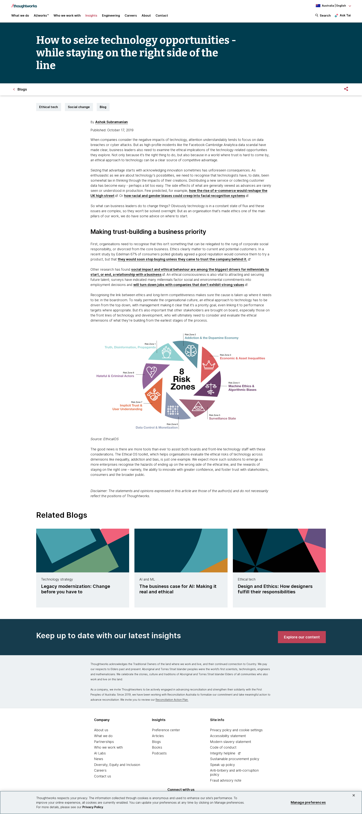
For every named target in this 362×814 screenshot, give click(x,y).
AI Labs (100, 753)
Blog (103, 107)
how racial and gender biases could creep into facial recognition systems (184, 196)
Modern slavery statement (230, 742)
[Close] (354, 795)
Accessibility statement (228, 736)
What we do (103, 736)
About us (101, 730)
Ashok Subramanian (111, 122)
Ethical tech (48, 107)
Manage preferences (308, 802)
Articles (158, 736)
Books (157, 747)
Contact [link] (162, 15)
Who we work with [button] (67, 15)
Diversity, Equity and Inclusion (117, 765)
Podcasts (159, 753)
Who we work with (108, 747)
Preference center (166, 730)
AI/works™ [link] (41, 15)
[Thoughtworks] (24, 4)
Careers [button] (131, 15)
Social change (79, 107)
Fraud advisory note (225, 780)
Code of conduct (223, 747)
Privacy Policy (92, 807)
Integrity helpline (222, 753)
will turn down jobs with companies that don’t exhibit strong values (188, 285)
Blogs (156, 742)
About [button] (146, 15)
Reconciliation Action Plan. (172, 699)
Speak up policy (222, 765)
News (98, 759)
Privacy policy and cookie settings (236, 730)
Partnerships (104, 742)
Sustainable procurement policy (234, 759)
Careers (100, 770)
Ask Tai (345, 15)
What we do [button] (20, 15)
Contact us (102, 776)
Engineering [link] (111, 15)
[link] (302, 637)
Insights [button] (91, 15)
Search (325, 15)
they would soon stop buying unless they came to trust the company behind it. (182, 259)
